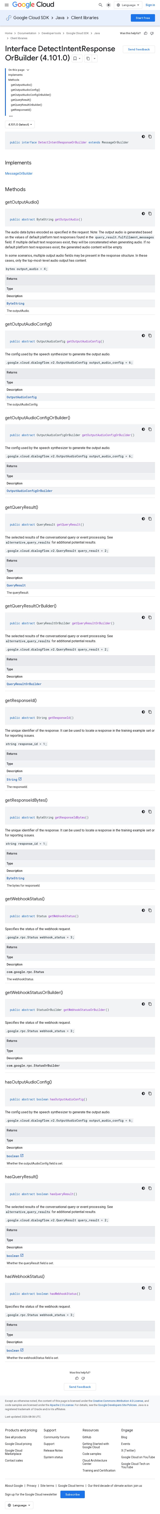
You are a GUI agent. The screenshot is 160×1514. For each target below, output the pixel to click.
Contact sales (14, 1460)
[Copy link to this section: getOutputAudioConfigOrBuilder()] (74, 418)
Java (60, 17)
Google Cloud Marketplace (13, 1452)
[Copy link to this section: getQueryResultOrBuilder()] (60, 606)
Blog (124, 1437)
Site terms (47, 1485)
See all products (15, 1437)
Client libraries (85, 17)
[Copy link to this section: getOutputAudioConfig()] (56, 324)
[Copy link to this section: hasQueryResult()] (42, 1177)
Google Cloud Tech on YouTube (135, 1465)
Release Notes (53, 1450)
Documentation (27, 33)
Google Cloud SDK (31, 17)
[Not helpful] (152, 33)
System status (53, 1457)
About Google (14, 1485)
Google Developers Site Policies (117, 1405)
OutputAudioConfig (22, 397)
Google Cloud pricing (18, 1444)
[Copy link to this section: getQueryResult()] (42, 507)
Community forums (57, 1437)
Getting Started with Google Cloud (95, 1445)
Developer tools (51, 33)
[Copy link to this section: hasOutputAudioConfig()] (56, 1082)
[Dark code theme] (143, 136)
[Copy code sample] (150, 136)
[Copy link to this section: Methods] (31, 189)
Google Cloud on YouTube (138, 1457)
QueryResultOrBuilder (24, 684)
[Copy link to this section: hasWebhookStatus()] (49, 1276)
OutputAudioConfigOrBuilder (29, 491)
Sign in (150, 5)
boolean (13, 1156)
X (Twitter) (128, 1450)
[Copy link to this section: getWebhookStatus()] (49, 899)
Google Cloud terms (71, 1485)
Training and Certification (98, 1470)
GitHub (86, 1437)
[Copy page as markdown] (88, 58)
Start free (143, 18)
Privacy (31, 1485)
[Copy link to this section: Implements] (35, 163)
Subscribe (72, 1494)
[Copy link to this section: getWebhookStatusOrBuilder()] (67, 992)
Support (49, 1444)
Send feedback (139, 49)
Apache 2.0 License (62, 1405)
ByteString (15, 303)
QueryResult (16, 585)
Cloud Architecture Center (94, 1462)
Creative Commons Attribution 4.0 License (118, 1400)
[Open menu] (6, 5)
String (12, 779)
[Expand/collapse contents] (27, 69)
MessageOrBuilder (18, 173)
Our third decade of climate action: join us (115, 1485)
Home (8, 33)
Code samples (91, 1454)
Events (125, 1444)
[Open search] (100, 4)
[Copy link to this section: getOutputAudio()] (43, 202)
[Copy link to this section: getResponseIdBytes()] (52, 800)
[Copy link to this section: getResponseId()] (41, 700)
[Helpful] (145, 33)
